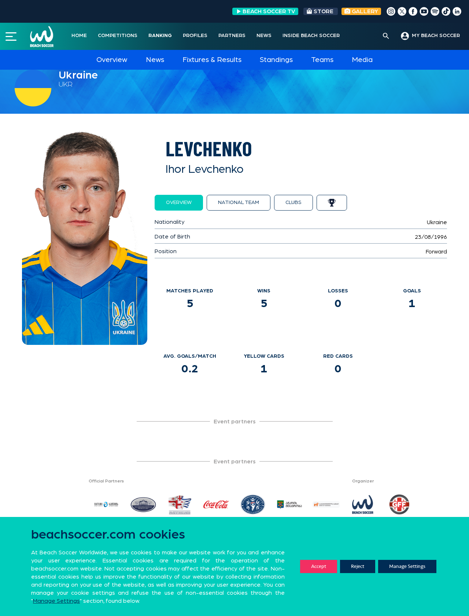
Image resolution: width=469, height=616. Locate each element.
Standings (276, 59)
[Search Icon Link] (386, 36)
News (155, 59)
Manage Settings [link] (56, 601)
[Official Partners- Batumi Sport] (106, 504)
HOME (79, 35)
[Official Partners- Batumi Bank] (326, 504)
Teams (322, 59)
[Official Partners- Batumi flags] (179, 504)
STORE (323, 11)
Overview (111, 59)
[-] (69, 504)
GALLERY (364, 11)
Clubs (293, 202)
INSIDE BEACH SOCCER (311, 35)
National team (238, 202)
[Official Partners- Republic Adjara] (252, 504)
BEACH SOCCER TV (269, 11)
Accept (318, 566)
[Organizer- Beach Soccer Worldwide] (362, 504)
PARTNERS (231, 35)
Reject (357, 566)
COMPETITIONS (117, 35)
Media (362, 59)
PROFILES (195, 35)
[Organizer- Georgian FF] (399, 504)
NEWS (264, 35)
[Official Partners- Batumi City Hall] (143, 504)
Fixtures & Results (211, 59)
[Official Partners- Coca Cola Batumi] (216, 504)
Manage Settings (407, 566)
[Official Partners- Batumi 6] (289, 504)
